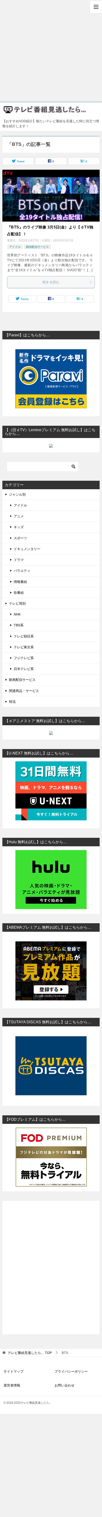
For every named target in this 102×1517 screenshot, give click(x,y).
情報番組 (20, 582)
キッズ (19, 527)
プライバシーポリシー (71, 1371)
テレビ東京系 (24, 647)
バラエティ (22, 571)
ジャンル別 (17, 494)
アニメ (19, 516)
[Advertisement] (51, 50)
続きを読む (51, 282)
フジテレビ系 (24, 658)
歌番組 (19, 592)
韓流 (12, 702)
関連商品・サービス (24, 691)
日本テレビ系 (24, 669)
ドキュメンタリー (27, 549)
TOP (30, 1353)
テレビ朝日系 (24, 636)
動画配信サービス (37, 247)
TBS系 (18, 625)
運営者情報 (12, 1385)
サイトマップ (13, 1371)
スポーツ (20, 538)
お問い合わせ (64, 1385)
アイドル (15, 247)
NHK (17, 614)
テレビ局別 (17, 603)
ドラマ (19, 560)
